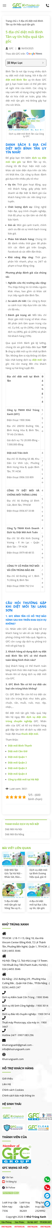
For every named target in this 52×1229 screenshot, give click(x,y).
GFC (11, 48)
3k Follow (10, 1187)
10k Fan (9, 1177)
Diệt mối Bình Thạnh (20, 745)
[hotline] (47, 5)
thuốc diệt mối (29, 733)
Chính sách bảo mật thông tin (18, 1095)
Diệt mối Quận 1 (17, 757)
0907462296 (6, 1227)
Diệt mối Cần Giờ (17, 751)
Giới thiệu (7, 1078)
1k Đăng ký (11, 1181)
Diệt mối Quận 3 (17, 768)
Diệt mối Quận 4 (17, 773)
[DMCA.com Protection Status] (10, 1192)
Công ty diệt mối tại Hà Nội (23, 779)
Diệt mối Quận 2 (17, 762)
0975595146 (19, 1227)
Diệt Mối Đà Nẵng (14, 834)
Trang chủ (11, 21)
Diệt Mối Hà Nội (13, 829)
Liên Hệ (6, 1084)
